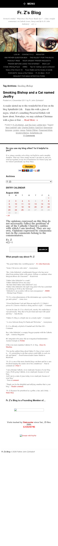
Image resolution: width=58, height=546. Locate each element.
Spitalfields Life (36, 132)
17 (16, 207)
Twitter (22, 340)
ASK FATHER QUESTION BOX (15, 57)
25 (22, 210)
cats (19, 127)
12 (29, 204)
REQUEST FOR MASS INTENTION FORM (29, 76)
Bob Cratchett (11, 127)
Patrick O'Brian (32, 130)
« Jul (8, 215)
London (16, 130)
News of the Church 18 (14, 70)
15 (49, 204)
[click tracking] (29, 427)
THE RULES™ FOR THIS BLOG (42, 57)
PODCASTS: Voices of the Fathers (20, 73)
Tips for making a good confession (42, 66)
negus (22, 130)
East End (39, 127)
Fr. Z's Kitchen (18, 124)
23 (9, 210)
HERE (47, 291)
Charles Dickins (28, 127)
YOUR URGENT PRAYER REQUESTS (36, 60)
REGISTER (40, 54)
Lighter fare (41, 124)
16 (9, 207)
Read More (31, 119)
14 (42, 204)
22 (49, 207)
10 (16, 204)
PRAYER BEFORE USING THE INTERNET (24, 63)
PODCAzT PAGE (13, 60)
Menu (31, 3)
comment (15, 380)
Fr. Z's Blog (29, 12)
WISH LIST (46, 63)
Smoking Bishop (22, 132)
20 (36, 207)
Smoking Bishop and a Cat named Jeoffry (28, 94)
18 (22, 207)
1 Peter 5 (17, 365)
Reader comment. (17, 386)
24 (16, 210)
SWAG (25, 66)
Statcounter (28, 422)
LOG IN (16, 54)
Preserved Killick (45, 130)
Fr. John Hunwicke (43, 264)
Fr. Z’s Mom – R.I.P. (43, 73)
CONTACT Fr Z (27, 54)
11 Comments (29, 135)
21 (42, 207)
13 (36, 204)
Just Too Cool (30, 124)
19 (29, 207)
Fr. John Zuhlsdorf (36, 100)
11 (22, 204)
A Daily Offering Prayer (11, 66)
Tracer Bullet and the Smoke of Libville (38, 70)
